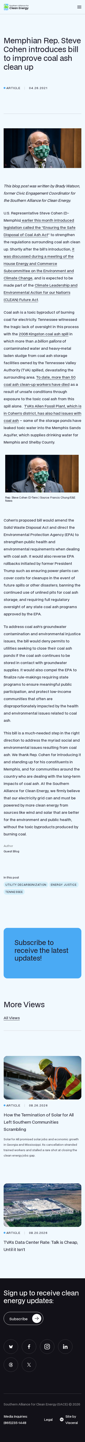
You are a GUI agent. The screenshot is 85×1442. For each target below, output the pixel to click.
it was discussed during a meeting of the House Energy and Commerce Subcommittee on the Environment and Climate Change (39, 263)
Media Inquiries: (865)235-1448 (16, 1419)
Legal (48, 1419)
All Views (12, 1017)
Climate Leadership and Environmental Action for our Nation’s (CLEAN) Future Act (41, 292)
